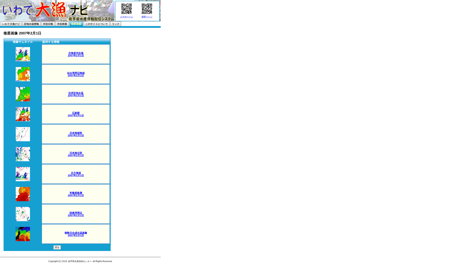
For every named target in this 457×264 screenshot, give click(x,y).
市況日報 (48, 23)
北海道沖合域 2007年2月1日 (76, 54)
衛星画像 (76, 23)
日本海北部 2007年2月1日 (76, 154)
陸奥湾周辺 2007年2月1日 (76, 214)
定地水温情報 (31, 23)
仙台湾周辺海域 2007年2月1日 (76, 74)
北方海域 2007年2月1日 (76, 174)
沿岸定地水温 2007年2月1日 (76, 94)
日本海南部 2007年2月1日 (76, 134)
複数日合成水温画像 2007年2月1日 (76, 234)
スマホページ (126, 17)
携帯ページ (147, 17)
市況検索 (62, 23)
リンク (115, 23)
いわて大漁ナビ (11, 23)
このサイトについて (96, 23)
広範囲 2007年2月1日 (76, 114)
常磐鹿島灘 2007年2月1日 (76, 194)
